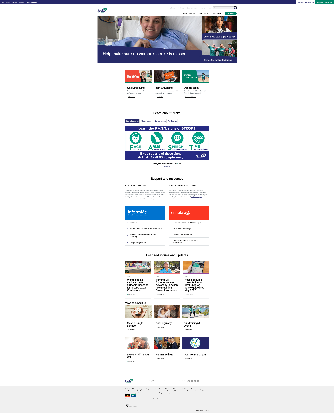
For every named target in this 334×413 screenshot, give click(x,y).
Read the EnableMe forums (182, 235)
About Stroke (189, 13)
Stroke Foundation (32, 2)
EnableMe (21, 2)
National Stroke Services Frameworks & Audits (146, 229)
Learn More (167, 166)
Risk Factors (172, 121)
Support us (217, 13)
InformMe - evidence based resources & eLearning (144, 236)
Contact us (202, 8)
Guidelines (133, 223)
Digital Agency (200, 410)
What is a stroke (146, 121)
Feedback (182, 381)
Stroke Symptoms (132, 121)
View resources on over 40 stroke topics (187, 223)
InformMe (14, 2)
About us (173, 8)
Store (209, 8)
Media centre (181, 8)
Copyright (151, 381)
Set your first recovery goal (182, 229)
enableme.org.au (196, 197)
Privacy (138, 381)
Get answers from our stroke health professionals (185, 242)
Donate (231, 13)
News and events (192, 8)
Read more (131, 294)
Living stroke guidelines (138, 243)
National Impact (160, 121)
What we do (204, 13)
